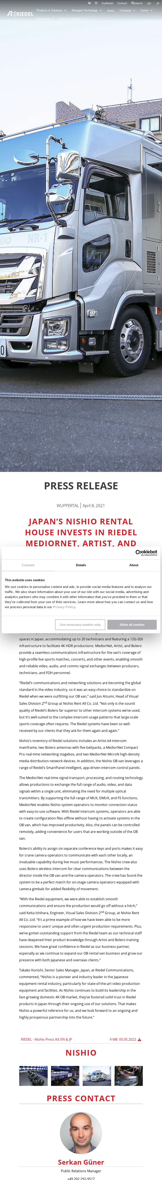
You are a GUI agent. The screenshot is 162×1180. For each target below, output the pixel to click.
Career (144, 10)
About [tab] (134, 565)
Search (138, 3)
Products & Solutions (49, 10)
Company (126, 10)
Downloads (43, 18)
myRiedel (107, 3)
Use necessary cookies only (80, 624)
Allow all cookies (132, 624)
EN (149, 3)
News (110, 10)
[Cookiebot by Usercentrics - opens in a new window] (138, 553)
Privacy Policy (64, 607)
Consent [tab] (28, 565)
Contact (122, 3)
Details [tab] (81, 565)
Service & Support (70, 18)
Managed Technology (85, 10)
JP (158, 3)
